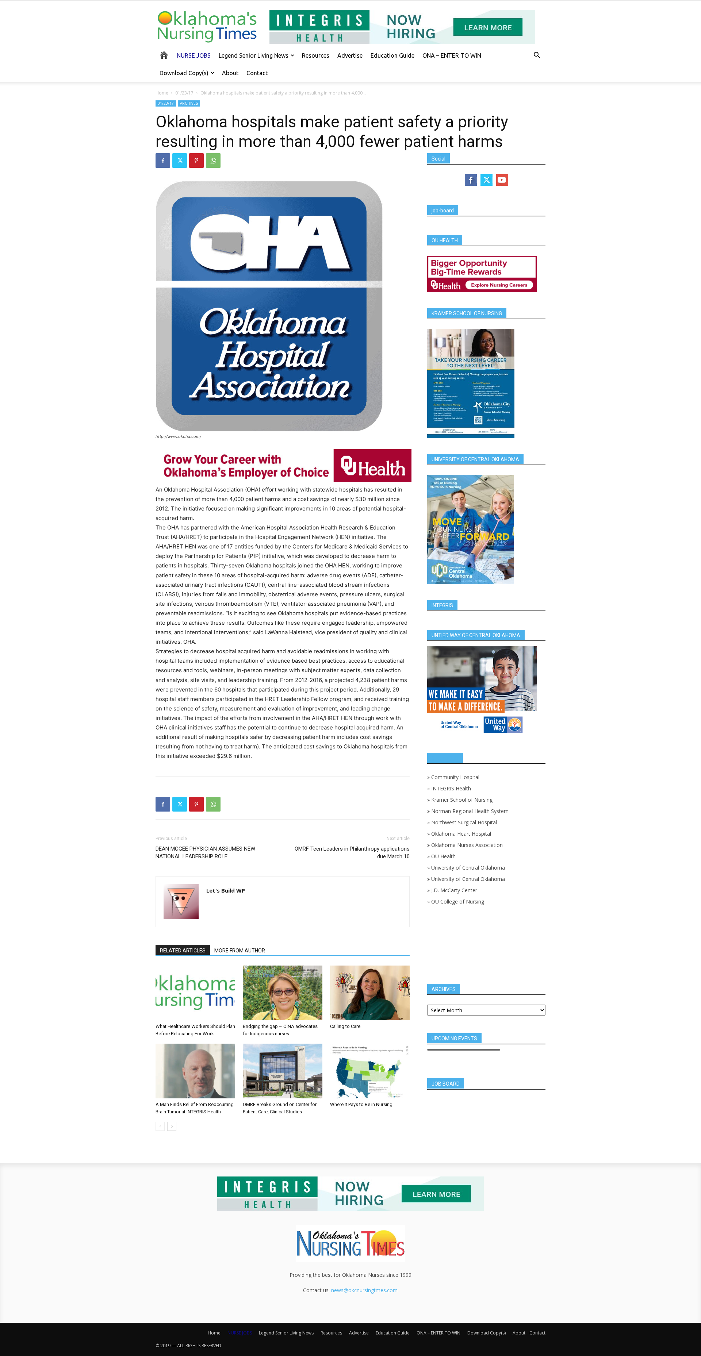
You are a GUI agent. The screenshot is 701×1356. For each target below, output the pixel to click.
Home (162, 93)
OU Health (443, 856)
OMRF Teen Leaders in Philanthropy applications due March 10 (352, 852)
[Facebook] (163, 160)
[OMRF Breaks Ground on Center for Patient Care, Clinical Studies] (282, 1071)
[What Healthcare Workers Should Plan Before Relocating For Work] (195, 993)
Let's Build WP (225, 890)
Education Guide (392, 55)
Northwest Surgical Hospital (464, 822)
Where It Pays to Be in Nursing (361, 1104)
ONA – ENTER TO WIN (451, 55)
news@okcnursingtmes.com (364, 1290)
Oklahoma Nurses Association (467, 844)
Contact (257, 73)
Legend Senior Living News (253, 55)
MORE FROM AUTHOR (239, 951)
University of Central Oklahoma (468, 867)
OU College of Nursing (457, 901)
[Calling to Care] (370, 993)
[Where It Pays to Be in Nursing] (370, 1071)
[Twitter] (179, 160)
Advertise (350, 55)
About (230, 73)
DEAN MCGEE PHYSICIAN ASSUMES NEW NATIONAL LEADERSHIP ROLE (205, 852)
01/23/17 (184, 93)
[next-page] (171, 1126)
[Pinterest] (196, 160)
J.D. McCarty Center (454, 890)
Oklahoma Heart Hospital (461, 833)
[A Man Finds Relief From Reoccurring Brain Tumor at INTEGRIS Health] (195, 1071)
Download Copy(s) (184, 73)
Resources (315, 55)
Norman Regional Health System (470, 811)
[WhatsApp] (213, 160)
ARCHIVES (189, 103)
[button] (536, 56)
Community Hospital (455, 777)
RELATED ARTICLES (183, 951)
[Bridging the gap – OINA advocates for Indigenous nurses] (282, 993)
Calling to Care (345, 1026)
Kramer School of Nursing (462, 799)
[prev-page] (160, 1126)
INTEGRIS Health (451, 788)
